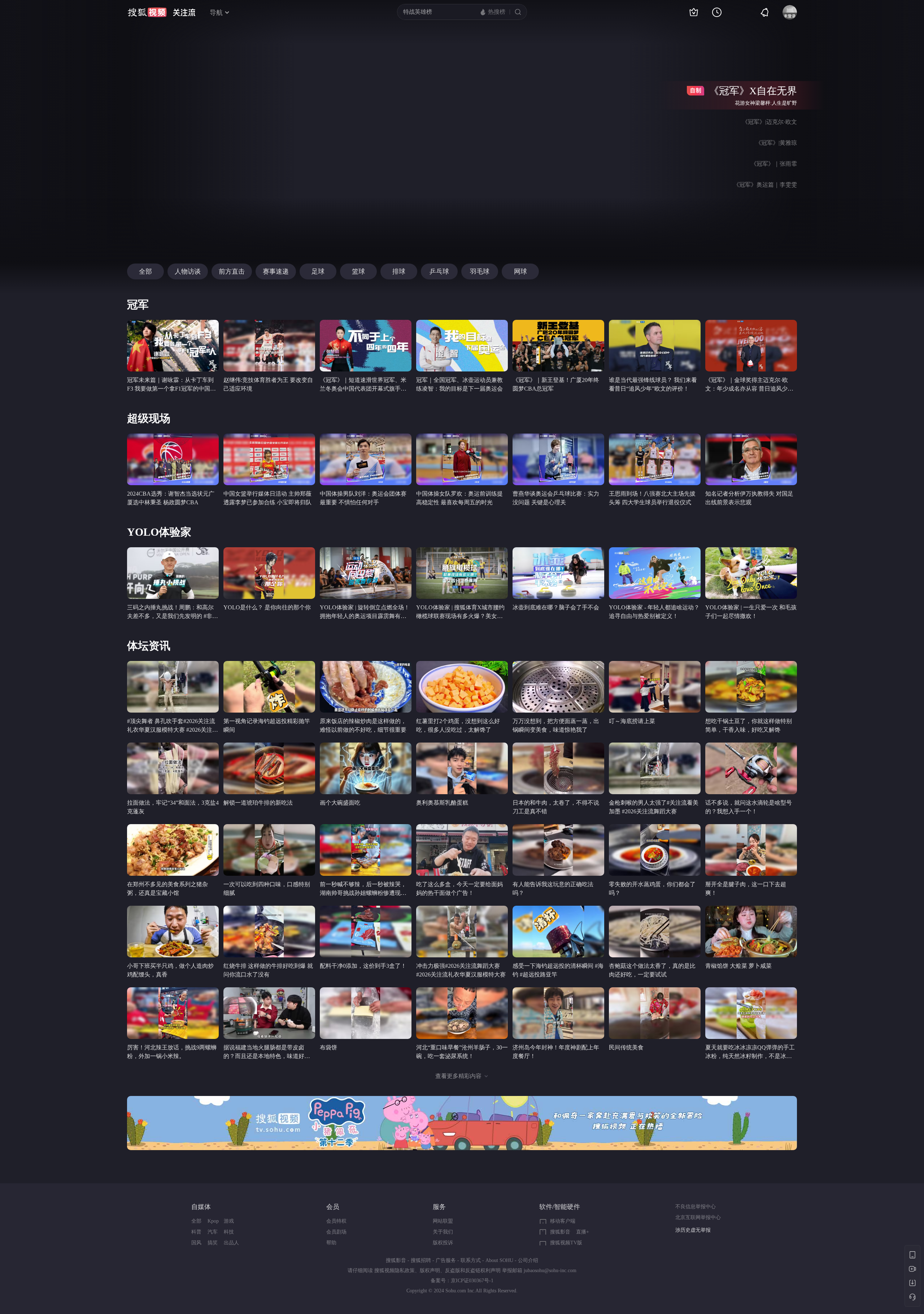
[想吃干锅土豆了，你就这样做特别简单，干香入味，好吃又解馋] (751, 687)
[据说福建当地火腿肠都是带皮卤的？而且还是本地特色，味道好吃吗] (269, 1013)
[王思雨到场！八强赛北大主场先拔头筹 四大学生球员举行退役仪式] (655, 459)
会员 (332, 1206)
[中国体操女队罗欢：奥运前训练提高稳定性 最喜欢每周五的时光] (462, 459)
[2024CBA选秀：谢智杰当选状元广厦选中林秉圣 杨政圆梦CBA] (173, 459)
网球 (520, 271)
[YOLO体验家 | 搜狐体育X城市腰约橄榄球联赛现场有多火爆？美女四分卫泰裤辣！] (462, 573)
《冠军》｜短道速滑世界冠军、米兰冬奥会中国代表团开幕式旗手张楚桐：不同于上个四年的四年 (363, 388)
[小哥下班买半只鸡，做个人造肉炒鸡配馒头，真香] (173, 931)
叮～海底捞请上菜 (632, 721)
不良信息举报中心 (695, 1206)
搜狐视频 (147, 12)
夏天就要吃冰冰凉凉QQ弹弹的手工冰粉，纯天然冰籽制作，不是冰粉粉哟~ (750, 1056)
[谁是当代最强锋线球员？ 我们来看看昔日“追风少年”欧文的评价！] (655, 345)
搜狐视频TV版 (566, 1242)
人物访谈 (188, 271)
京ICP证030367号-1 (472, 1280)
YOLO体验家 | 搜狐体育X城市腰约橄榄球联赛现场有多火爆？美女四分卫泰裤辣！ (460, 616)
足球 (317, 271)
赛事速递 (276, 271)
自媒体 (201, 1206)
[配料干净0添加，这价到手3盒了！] (365, 931)
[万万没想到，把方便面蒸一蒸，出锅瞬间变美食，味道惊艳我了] (558, 687)
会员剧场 (336, 1232)
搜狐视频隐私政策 (394, 1270)
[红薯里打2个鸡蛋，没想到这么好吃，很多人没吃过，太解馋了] (462, 687)
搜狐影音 (560, 1232)
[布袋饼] (365, 1013)
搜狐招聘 (421, 1260)
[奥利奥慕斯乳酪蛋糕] (462, 768)
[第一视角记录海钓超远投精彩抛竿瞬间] (269, 687)
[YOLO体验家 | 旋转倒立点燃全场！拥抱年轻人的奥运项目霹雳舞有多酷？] (365, 573)
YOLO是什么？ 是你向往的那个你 (267, 607)
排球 (398, 271)
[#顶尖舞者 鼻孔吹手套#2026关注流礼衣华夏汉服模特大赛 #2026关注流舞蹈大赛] (173, 687)
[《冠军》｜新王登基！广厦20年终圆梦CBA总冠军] (558, 345)
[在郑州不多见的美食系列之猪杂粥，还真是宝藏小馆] (173, 850)
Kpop (213, 1221)
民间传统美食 (626, 1047)
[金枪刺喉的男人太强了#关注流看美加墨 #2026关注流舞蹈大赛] (655, 768)
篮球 (358, 271)
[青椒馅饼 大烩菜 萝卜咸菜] (751, 931)
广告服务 (446, 1260)
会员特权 (336, 1221)
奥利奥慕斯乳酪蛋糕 (442, 803)
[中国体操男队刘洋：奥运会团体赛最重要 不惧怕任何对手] (365, 459)
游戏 (229, 1221)
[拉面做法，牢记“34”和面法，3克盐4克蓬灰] (173, 768)
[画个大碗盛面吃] (365, 768)
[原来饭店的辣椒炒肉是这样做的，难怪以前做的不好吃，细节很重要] (365, 687)
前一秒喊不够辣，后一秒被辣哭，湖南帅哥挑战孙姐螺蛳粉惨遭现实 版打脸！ (363, 893)
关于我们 (443, 1232)
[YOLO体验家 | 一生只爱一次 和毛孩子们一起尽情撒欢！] (751, 573)
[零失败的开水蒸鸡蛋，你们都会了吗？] (655, 850)
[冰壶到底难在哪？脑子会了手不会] (558, 573)
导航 (216, 12)
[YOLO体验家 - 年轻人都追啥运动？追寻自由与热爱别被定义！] (655, 573)
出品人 (231, 1242)
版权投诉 (443, 1242)
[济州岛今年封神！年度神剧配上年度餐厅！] (558, 1013)
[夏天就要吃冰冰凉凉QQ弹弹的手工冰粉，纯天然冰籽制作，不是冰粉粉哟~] (751, 1013)
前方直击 (232, 271)
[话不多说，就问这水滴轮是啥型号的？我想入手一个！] (751, 768)
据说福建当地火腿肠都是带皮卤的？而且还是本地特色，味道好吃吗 (266, 1056)
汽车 (213, 1232)
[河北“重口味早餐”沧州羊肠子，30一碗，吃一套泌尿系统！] (462, 1013)
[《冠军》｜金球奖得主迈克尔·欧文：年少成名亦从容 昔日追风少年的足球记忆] (751, 345)
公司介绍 (528, 1260)
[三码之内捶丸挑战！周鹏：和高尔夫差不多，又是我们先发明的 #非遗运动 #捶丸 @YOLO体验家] (173, 573)
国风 (196, 1242)
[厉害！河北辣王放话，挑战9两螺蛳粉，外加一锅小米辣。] (173, 1013)
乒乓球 (439, 271)
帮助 (331, 1242)
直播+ (582, 1232)
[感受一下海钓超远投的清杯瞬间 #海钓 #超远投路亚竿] (558, 931)
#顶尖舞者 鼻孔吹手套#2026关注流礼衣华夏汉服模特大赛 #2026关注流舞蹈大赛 (172, 729)
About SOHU (499, 1260)
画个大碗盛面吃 (340, 803)
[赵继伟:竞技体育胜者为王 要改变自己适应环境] (269, 345)
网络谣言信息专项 (695, 1230)
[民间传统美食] (655, 1013)
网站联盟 (443, 1221)
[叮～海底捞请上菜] (655, 687)
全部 (145, 271)
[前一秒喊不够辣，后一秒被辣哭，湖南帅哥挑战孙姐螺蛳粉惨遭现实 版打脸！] (365, 850)
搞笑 (213, 1242)
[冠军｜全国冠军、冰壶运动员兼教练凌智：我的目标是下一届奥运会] (462, 345)
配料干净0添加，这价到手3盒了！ (363, 966)
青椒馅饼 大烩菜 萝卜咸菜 (738, 966)
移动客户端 (562, 1221)
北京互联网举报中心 (698, 1217)
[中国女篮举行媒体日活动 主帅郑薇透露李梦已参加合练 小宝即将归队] (269, 459)
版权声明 (430, 1270)
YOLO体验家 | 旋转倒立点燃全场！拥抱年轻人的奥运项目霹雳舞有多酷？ (365, 616)
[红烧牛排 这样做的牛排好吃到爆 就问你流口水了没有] (269, 931)
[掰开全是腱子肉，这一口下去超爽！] (751, 850)
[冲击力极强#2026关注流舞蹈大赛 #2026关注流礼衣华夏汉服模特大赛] (462, 931)
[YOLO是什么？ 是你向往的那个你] (269, 573)
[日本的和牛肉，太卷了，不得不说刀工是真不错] (558, 768)
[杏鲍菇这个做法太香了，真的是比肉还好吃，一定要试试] (655, 931)
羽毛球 (479, 271)
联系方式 (471, 1260)
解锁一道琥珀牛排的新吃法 (258, 803)
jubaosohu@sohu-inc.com (550, 1270)
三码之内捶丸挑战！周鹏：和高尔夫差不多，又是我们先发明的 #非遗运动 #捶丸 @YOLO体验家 (172, 616)
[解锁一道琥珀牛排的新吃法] (269, 768)
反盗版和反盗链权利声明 (473, 1270)
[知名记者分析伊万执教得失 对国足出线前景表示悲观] (751, 459)
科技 (229, 1232)
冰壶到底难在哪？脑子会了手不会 (556, 607)
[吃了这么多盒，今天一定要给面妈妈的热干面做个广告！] (462, 850)
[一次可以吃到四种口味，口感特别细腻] (269, 850)
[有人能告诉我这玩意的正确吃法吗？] (558, 850)
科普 (196, 1232)
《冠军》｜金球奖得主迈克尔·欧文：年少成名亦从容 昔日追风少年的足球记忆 (749, 388)
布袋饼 (328, 1047)
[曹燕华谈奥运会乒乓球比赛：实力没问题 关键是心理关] (558, 459)
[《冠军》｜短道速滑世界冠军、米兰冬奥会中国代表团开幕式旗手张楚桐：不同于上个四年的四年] (365, 345)
